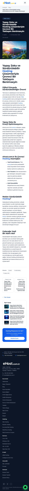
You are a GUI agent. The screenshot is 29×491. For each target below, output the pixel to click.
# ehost (10, 270)
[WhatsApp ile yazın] (25, 487)
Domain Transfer (6, 475)
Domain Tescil (5, 472)
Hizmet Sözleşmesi (7, 400)
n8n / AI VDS (5, 446)
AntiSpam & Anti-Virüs (7, 457)
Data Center (5, 410)
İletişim (4, 415)
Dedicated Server (6, 443)
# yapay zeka (6, 273)
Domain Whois (5, 477)
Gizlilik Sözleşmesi (6, 397)
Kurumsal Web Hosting (7, 427)
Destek (4, 413)
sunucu (14, 127)
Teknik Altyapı (5, 408)
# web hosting (17, 270)
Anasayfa (4, 7)
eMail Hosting (5, 455)
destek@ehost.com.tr (22, 355)
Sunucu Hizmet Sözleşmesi (8, 402)
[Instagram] (3, 484)
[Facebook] (7, 484)
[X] (11, 484)
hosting (20, 103)
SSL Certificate (6, 463)
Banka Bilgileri (5, 392)
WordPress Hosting (7, 429)
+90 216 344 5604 (8, 355)
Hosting (7, 71)
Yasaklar (4, 405)
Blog (10, 7)
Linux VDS (4, 438)
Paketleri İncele (14, 338)
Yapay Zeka (7, 18)
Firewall (4, 466)
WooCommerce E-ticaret (8, 432)
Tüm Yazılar (7, 297)
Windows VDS (5, 441)
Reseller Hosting (6, 424)
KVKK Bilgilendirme (7, 394)
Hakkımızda (5, 381)
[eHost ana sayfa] (9, 3)
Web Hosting (5, 422)
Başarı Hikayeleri (6, 384)
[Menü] (25, 2)
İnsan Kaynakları (6, 389)
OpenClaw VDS (6, 449)
